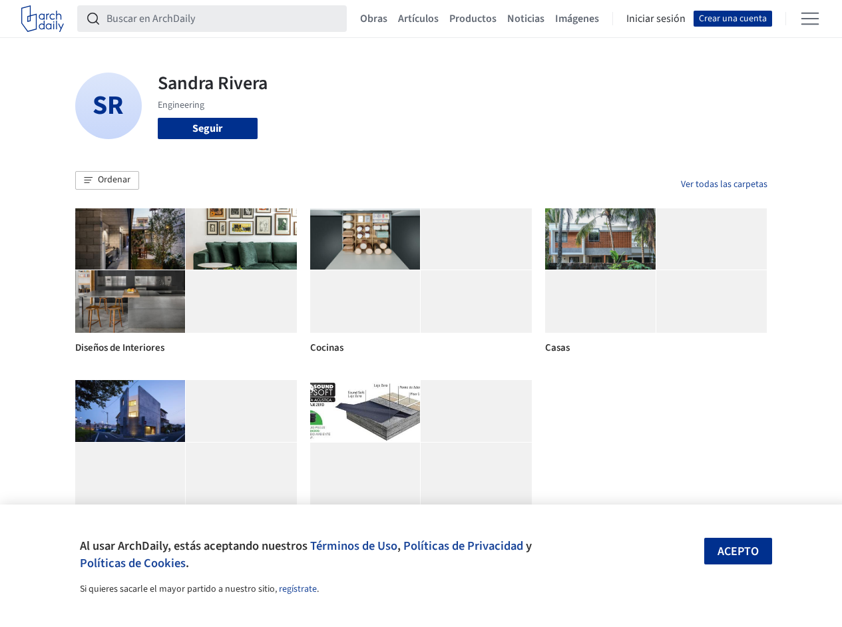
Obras (373, 18)
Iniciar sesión (656, 18)
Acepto (738, 551)
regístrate (298, 589)
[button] (107, 180)
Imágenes (577, 18)
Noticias (525, 18)
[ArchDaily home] (42, 18)
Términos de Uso (353, 545)
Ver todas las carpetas (724, 184)
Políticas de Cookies (133, 563)
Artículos (418, 18)
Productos (473, 18)
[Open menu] (810, 18)
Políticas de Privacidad (463, 545)
